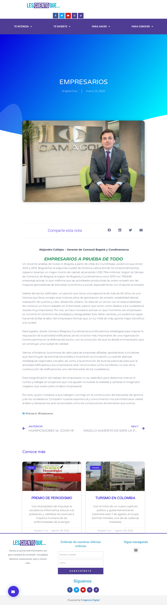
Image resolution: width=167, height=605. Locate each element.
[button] (13, 591)
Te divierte (60, 26)
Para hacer (99, 26)
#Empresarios (45, 413)
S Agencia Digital (90, 600)
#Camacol (31, 413)
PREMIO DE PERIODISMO (51, 498)
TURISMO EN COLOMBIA (115, 498)
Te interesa (21, 26)
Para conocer (141, 26)
